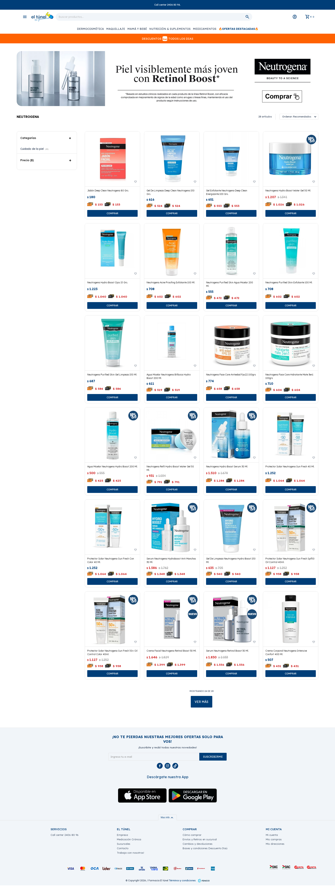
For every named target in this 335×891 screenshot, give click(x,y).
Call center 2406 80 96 (65, 834)
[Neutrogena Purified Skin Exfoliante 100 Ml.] (290, 250)
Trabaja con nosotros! (130, 852)
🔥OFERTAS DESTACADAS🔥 (238, 29)
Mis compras (274, 839)
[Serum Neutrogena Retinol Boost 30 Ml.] (231, 618)
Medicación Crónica (129, 839)
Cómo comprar (192, 834)
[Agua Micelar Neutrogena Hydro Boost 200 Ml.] (112, 434)
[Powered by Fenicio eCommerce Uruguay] (204, 880)
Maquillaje (115, 29)
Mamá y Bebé (137, 29)
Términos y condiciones (182, 880)
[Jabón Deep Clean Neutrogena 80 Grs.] (112, 158)
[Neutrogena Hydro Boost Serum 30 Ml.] (231, 434)
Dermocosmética (90, 29)
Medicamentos (204, 29)
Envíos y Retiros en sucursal (200, 839)
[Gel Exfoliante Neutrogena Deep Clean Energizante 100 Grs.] (231, 158)
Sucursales (123, 843)
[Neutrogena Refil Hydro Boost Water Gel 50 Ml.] (171, 434)
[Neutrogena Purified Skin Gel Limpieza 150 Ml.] (112, 342)
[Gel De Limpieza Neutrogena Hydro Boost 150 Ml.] (231, 526)
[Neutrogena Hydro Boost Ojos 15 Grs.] (112, 250)
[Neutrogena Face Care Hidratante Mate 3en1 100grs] (290, 342)
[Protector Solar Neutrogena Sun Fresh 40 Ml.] (290, 434)
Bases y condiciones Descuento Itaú (205, 848)
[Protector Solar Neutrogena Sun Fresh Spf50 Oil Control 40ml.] (290, 526)
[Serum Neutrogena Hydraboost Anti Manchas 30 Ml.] (171, 526)
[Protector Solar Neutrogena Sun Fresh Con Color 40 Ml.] (112, 526)
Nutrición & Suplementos (170, 29)
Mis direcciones (275, 843)
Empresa (122, 834)
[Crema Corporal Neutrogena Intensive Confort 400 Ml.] (290, 618)
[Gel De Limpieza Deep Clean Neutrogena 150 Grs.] (171, 158)
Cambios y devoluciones (197, 843)
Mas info (167, 817)
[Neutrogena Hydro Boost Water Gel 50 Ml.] (290, 158)
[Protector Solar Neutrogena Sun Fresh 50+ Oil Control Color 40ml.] (112, 618)
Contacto (122, 848)
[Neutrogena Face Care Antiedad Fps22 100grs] (231, 342)
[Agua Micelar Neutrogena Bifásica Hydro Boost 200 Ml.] (171, 342)
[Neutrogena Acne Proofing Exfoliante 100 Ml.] (171, 250)
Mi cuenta (272, 834)
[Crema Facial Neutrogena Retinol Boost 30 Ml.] (171, 618)
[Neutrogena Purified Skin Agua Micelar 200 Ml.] (231, 250)
